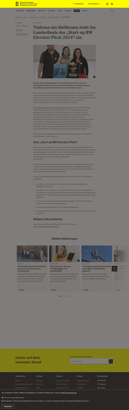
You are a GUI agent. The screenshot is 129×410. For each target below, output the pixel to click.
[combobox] (94, 4)
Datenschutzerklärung (68, 393)
